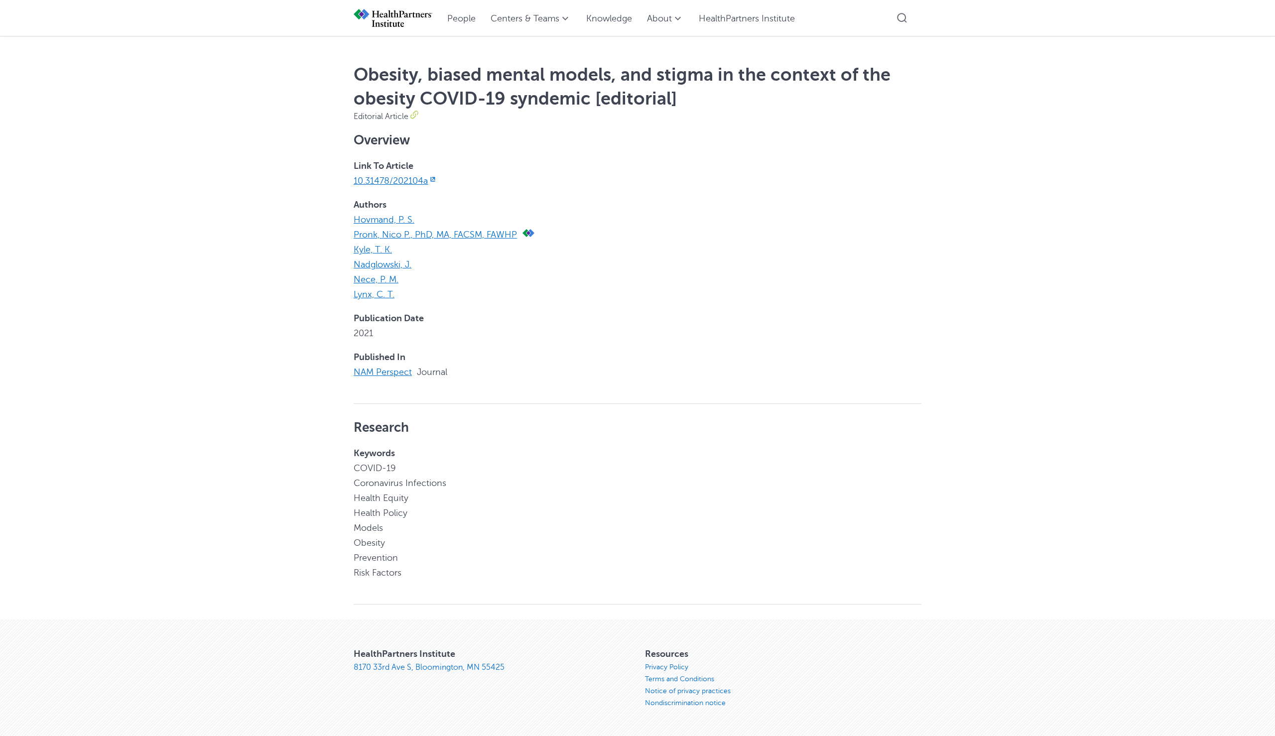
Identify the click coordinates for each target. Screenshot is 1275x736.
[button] (902, 18)
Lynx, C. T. (374, 294)
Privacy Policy (666, 667)
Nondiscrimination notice (685, 703)
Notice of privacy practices (688, 691)
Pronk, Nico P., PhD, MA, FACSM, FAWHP (435, 235)
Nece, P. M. (376, 279)
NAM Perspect (383, 372)
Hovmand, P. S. (384, 220)
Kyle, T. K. (373, 249)
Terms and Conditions (679, 679)
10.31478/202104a (391, 181)
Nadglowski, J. (382, 264)
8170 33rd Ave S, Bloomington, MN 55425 (429, 667)
